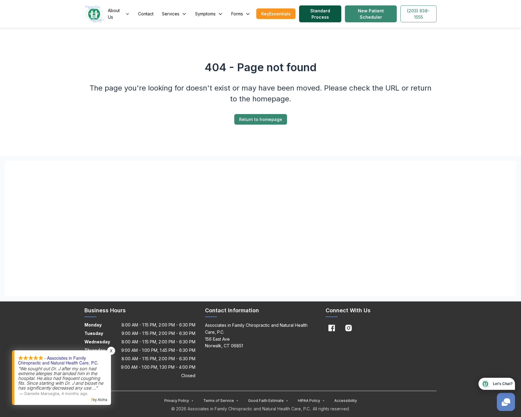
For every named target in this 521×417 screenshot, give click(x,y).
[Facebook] (332, 328)
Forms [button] (237, 13)
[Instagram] (349, 328)
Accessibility (345, 400)
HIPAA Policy (311, 400)
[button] (275, 13)
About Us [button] (114, 14)
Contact (145, 13)
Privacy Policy (179, 400)
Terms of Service (220, 400)
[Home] (95, 14)
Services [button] (170, 13)
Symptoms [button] (205, 13)
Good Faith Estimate (268, 400)
